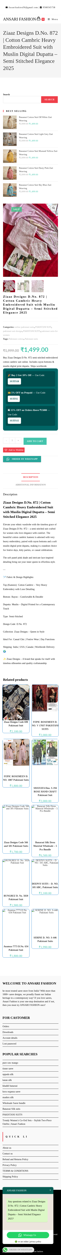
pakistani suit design (12, 331)
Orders (6, 1026)
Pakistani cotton (16, 339)
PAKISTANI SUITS (31, 331)
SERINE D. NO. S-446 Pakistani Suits (45, 939)
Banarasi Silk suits (11, 1109)
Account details (10, 1038)
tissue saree (8, 1068)
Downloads (8, 1032)
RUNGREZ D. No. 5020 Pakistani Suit (16, 898)
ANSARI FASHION (19, 19)
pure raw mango (10, 1063)
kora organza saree (11, 1091)
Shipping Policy (10, 1176)
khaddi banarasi (10, 1086)
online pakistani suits (24, 327)
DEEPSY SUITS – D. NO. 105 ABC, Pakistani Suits (45, 886)
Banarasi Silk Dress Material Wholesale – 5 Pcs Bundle (45, 846)
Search (6, 94)
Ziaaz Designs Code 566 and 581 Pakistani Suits (16, 844)
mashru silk (8, 1097)
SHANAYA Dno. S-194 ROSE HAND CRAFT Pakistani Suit (45, 791)
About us (7, 1148)
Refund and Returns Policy (15, 1159)
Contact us (8, 1153)
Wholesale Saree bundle (14, 1103)
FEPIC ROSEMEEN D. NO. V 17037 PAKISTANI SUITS (45, 725)
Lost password (9, 1043)
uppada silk (8, 1074)
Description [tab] (30, 477)
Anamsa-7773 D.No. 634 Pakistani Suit (16, 948)
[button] (53, 208)
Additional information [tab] (30, 485)
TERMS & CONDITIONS (15, 1171)
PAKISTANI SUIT (43, 327)
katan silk (7, 1080)
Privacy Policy (10, 1165)
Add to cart (35, 441)
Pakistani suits (31, 339)
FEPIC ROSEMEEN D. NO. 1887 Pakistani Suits (16, 778)
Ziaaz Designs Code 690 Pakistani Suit (16, 724)
